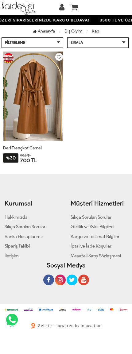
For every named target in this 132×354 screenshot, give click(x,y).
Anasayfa (46, 31)
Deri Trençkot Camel (22, 148)
